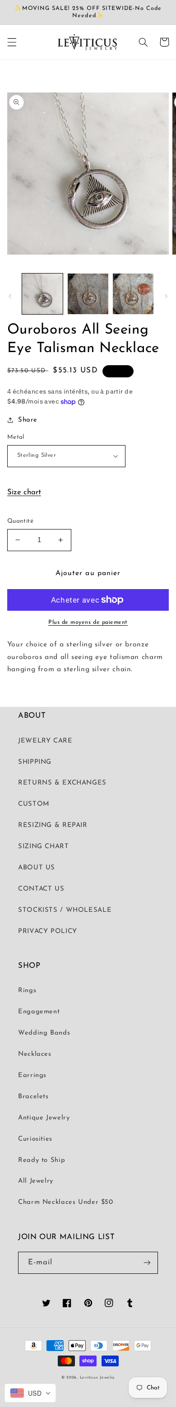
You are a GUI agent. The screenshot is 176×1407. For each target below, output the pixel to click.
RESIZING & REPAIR (53, 825)
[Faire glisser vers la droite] (166, 296)
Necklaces (34, 1054)
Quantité (20, 521)
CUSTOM (34, 804)
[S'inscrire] (147, 1263)
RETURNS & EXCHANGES (62, 783)
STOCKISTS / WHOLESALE (64, 910)
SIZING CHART (43, 846)
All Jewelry (35, 1181)
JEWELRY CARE (45, 741)
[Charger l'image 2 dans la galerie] (88, 294)
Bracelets (33, 1096)
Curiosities (35, 1139)
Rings (27, 990)
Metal (15, 437)
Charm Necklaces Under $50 (65, 1202)
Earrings (32, 1075)
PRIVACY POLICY (47, 931)
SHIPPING (34, 762)
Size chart (24, 492)
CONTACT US (41, 889)
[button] (11, 42)
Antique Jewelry (43, 1117)
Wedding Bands (44, 1033)
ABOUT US (36, 867)
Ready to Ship (41, 1160)
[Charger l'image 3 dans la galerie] (133, 294)
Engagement (39, 1011)
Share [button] (27, 420)
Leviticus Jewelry (97, 1377)
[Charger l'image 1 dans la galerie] (42, 294)
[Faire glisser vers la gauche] (10, 296)
